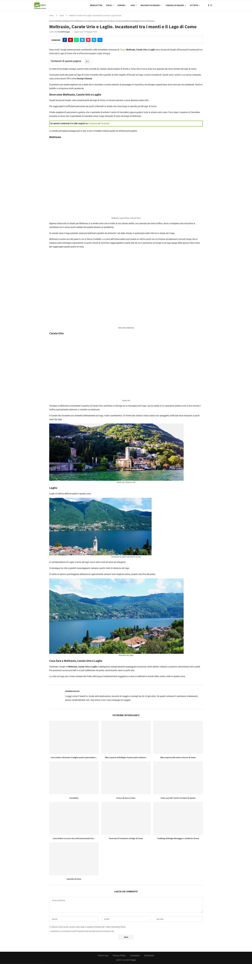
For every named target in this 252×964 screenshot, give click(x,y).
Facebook (104, 123)
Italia (109, 5)
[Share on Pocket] (88, 40)
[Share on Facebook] (65, 40)
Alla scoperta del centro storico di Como (178, 757)
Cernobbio (73, 798)
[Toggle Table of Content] (86, 61)
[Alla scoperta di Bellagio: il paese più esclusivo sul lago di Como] (126, 737)
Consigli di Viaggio (175, 5)
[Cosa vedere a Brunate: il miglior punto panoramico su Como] (74, 737)
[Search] (216, 5)
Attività (194, 5)
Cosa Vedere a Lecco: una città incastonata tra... (74, 838)
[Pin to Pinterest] (70, 40)
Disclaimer (149, 955)
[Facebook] (208, 5)
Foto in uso (103, 955)
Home (51, 15)
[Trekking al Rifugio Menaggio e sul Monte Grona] (178, 818)
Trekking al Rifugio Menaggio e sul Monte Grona (178, 838)
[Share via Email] (99, 40)
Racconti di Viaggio (150, 5)
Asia (133, 5)
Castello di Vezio (74, 879)
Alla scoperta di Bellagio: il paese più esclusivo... (126, 757)
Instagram (93, 123)
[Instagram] (211, 5)
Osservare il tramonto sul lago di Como (126, 838)
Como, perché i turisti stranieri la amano (178, 798)
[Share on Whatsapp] (76, 40)
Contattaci (135, 955)
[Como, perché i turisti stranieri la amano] (178, 777)
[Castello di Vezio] (74, 858)
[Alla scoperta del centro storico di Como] (178, 737)
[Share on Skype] (94, 40)
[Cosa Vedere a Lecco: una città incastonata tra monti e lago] (74, 818)
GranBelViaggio (63, 32)
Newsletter (96, 5)
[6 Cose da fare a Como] (126, 777)
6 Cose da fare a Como (125, 798)
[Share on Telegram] (82, 40)
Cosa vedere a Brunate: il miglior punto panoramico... (74, 757)
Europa (121, 5)
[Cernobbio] (74, 777)
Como (62, 15)
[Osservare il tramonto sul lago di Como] (126, 818)
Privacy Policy (119, 955)
